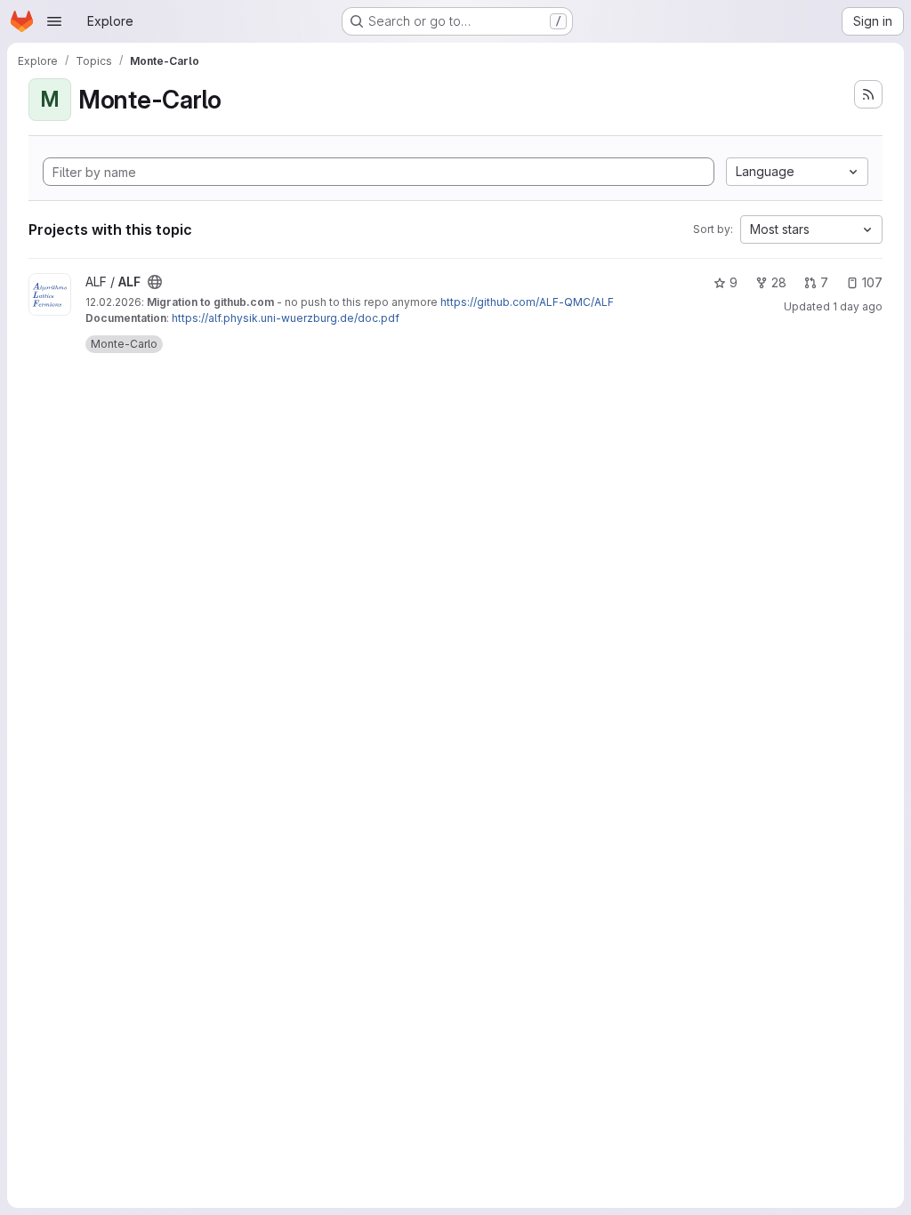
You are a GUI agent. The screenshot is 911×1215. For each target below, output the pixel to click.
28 (778, 282)
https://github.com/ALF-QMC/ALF (527, 302)
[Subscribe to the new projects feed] (868, 94)
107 (872, 282)
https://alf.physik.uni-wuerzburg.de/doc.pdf (285, 318)
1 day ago (858, 306)
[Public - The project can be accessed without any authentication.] (155, 282)
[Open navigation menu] (54, 21)
